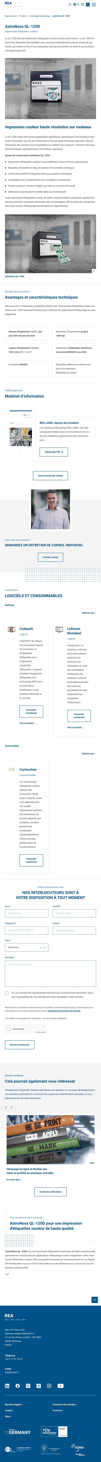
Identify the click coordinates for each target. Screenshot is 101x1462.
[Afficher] (50, 243)
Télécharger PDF (52, 452)
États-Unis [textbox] (13, 947)
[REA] (13, 4)
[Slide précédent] (6, 1107)
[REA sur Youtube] (61, 1386)
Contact (8, 1410)
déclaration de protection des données (64, 1011)
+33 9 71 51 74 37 (13, 1359)
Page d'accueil (11, 16)
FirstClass (57, 1410)
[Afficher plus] (7, 1274)
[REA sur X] (28, 1386)
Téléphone (10, 923)
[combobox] (26, 947)
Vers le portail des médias (50, 475)
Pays (7, 940)
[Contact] (95, 1300)
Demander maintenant (31, 711)
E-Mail (56, 923)
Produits (23, 16)
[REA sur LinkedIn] (7, 1386)
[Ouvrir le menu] (94, 4)
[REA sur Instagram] (49, 1386)
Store (7, 1416)
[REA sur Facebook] (18, 1386)
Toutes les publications (50, 1192)
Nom (7, 906)
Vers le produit (27, 723)
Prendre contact (50, 557)
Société (56, 906)
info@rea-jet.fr (12, 1372)
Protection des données (64, 1404)
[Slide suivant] (11, 1107)
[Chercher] (82, 4)
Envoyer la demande (19, 1045)
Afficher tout (88, 613)
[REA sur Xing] (39, 1386)
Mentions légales (13, 1404)
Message (9, 957)
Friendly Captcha (41, 1032)
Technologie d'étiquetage (39, 16)
